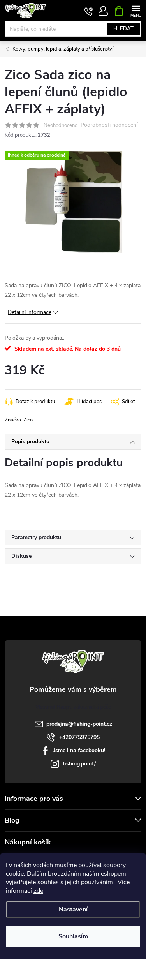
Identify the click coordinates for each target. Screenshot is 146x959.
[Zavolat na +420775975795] (89, 11)
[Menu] (135, 10)
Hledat (123, 28)
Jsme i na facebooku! (79, 750)
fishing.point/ (79, 763)
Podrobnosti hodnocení (109, 125)
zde (38, 891)
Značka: (19, 419)
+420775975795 (79, 737)
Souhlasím (73, 936)
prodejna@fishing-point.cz (79, 724)
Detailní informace (29, 312)
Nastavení (73, 909)
